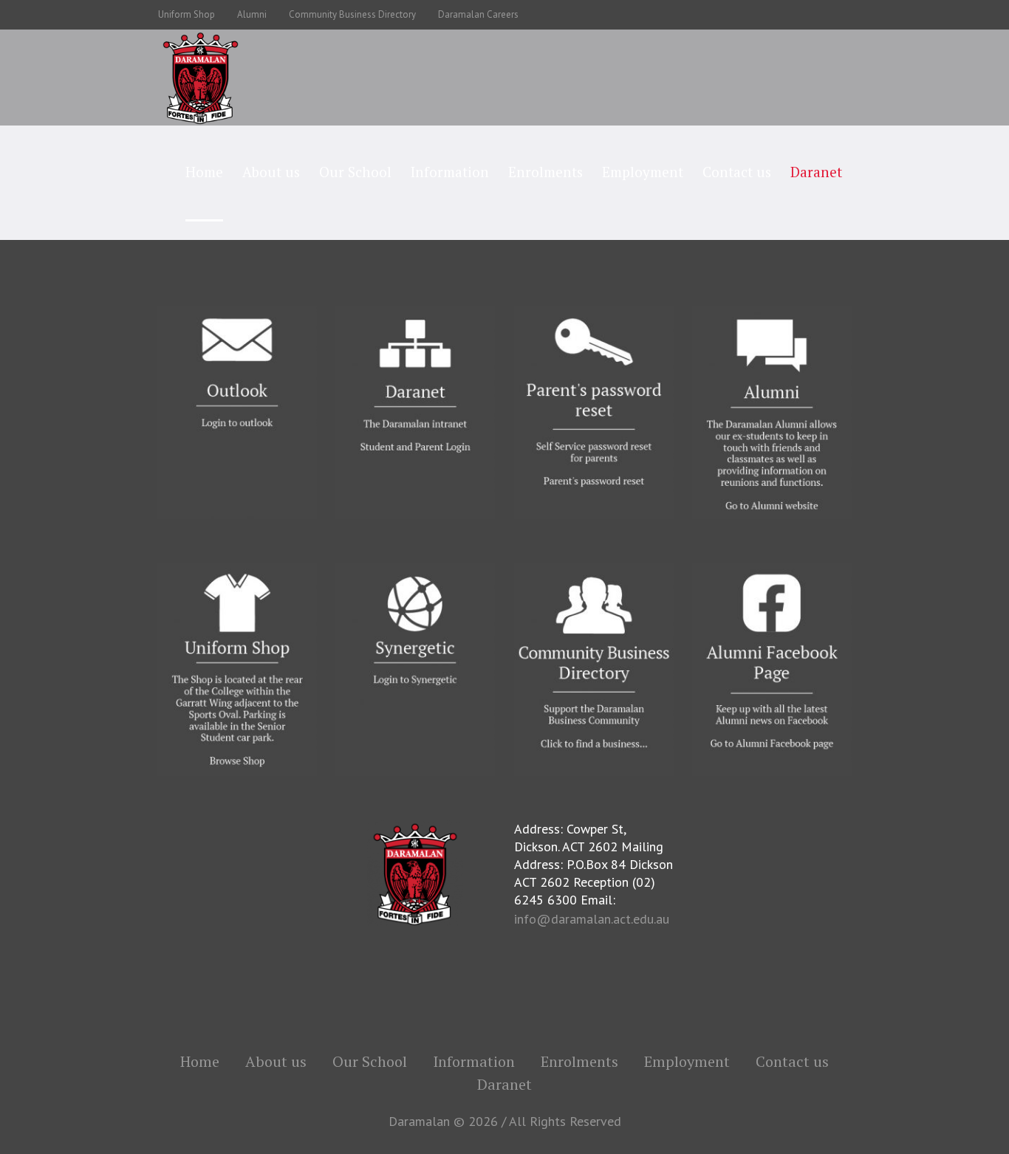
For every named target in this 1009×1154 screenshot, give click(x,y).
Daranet (504, 1084)
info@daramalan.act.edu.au (591, 918)
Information (474, 1061)
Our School (369, 1061)
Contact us (792, 1061)
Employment (687, 1061)
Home (199, 1061)
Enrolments (579, 1061)
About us (276, 1061)
